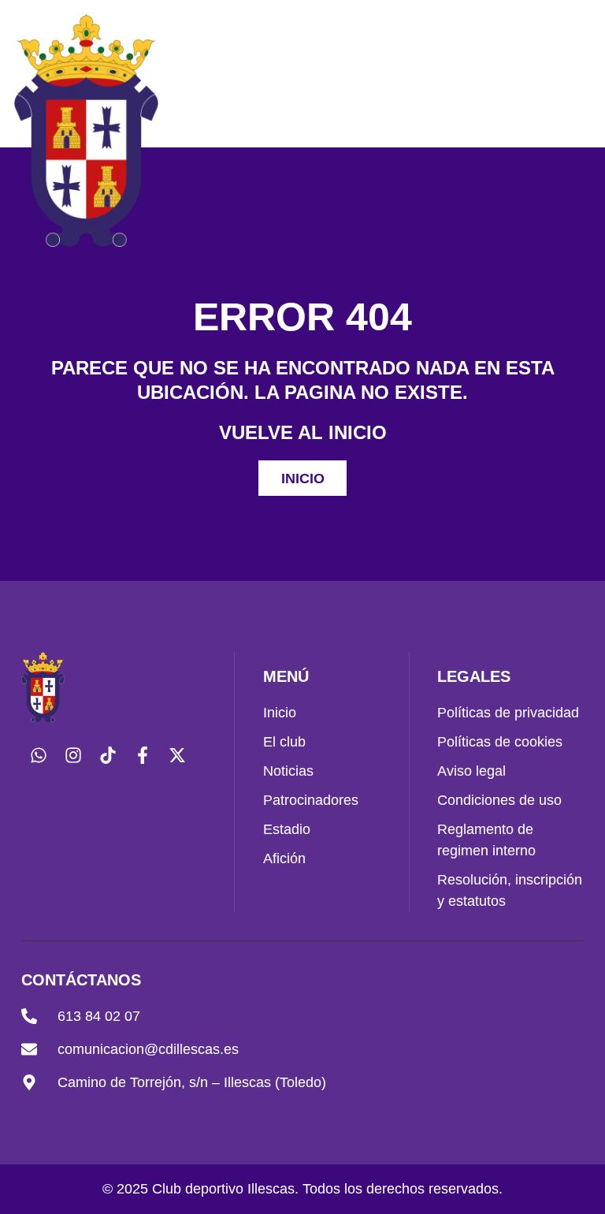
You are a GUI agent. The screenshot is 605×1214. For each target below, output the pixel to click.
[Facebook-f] (142, 755)
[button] (571, 130)
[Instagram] (73, 755)
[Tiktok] (108, 755)
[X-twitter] (177, 755)
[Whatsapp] (38, 755)
